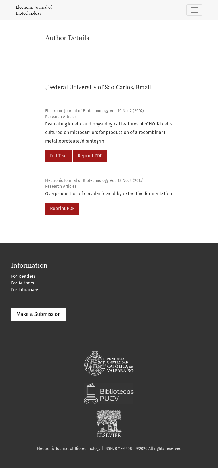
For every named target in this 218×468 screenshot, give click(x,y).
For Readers (23, 276)
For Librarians (25, 289)
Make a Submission (38, 314)
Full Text (58, 155)
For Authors (22, 283)
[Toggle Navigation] (194, 10)
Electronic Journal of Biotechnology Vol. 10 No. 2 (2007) (94, 110)
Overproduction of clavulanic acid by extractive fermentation (108, 193)
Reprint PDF (90, 155)
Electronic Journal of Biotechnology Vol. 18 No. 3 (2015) (94, 180)
